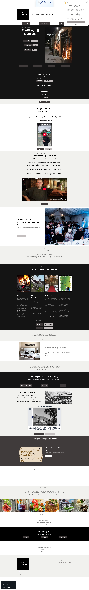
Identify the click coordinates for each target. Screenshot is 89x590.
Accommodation (65, 66)
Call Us (63, 385)
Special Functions (37, 66)
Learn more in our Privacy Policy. (73, 19)
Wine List (44, 537)
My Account (34, 470)
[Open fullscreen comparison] (59, 425)
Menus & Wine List (23, 66)
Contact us (48, 149)
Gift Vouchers (63, 23)
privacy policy (8, 583)
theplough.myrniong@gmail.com (65, 562)
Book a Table (26, 23)
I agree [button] (8, 587)
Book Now (41, 149)
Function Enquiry (22, 236)
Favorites (48, 470)
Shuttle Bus (27, 49)
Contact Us (35, 40)
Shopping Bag (55, 470)
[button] (86, 2)
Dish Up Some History (39, 433)
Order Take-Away (28, 45)
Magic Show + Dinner (44, 23)
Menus (34, 49)
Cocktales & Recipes (50, 433)
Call (35, 45)
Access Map (49, 455)
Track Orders (41, 470)
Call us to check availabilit (44, 95)
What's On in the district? (44, 101)
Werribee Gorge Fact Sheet (26, 385)
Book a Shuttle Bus (48, 328)
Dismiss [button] (4, 587)
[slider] (33, 417)
